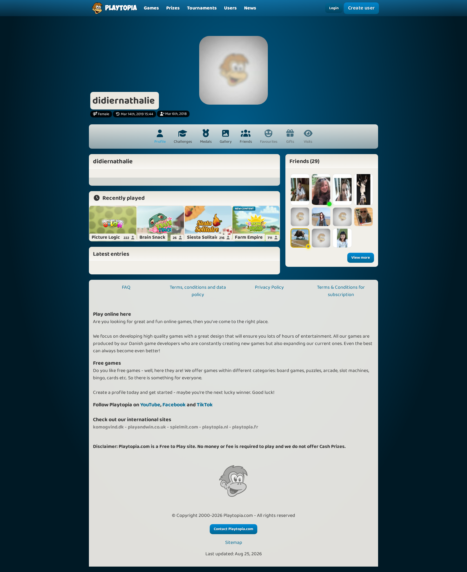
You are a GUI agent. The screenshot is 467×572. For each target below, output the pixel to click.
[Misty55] (300, 216)
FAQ (126, 287)
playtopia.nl (215, 427)
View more (360, 257)
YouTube (150, 405)
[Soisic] (321, 237)
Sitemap (233, 542)
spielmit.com (184, 427)
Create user (361, 8)
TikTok (205, 405)
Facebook (174, 405)
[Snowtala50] (342, 189)
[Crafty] (321, 189)
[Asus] (342, 216)
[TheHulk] (363, 216)
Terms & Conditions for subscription (341, 291)
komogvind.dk (108, 427)
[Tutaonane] (363, 189)
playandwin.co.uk (147, 427)
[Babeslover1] (321, 216)
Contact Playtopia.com (233, 529)
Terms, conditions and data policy (198, 291)
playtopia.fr (245, 427)
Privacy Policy (269, 287)
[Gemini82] (342, 237)
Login (334, 8)
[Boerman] (300, 189)
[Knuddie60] (300, 237)
